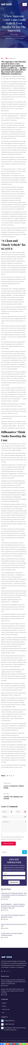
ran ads (16, 508)
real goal (6, 169)
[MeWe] (17, 1044)
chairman (22, 559)
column (16, 173)
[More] (26, 1044)
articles (15, 737)
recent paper (5, 385)
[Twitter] (4, 1044)
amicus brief (11, 478)
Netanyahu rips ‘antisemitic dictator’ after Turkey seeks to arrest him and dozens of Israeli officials (14, 895)
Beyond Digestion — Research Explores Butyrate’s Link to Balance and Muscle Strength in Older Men (13, 906)
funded (8, 735)
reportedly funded (14, 591)
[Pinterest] (14, 1044)
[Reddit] (7, 1044)
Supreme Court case (9, 252)
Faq (3, 1012)
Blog (16, 34)
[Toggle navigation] (24, 4)
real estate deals (11, 579)
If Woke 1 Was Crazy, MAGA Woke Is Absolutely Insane (12, 934)
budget (23, 650)
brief (3, 718)
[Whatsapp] (23, 1044)
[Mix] (20, 1044)
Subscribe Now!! (14, 882)
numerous (9, 737)
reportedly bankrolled (13, 751)
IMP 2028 (6, 4)
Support (4, 1003)
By (3, 58)
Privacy (4, 1006)
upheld (16, 346)
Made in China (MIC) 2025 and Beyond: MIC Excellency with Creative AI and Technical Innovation (13, 991)
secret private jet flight (12, 581)
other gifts (22, 579)
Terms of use (5, 1009)
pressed (18, 189)
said (15, 223)
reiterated (15, 104)
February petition (9, 351)
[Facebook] (1, 1044)
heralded (17, 504)
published (3, 737)
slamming (19, 737)
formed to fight (15, 747)
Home (12, 34)
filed (18, 492)
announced (20, 758)
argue (7, 618)
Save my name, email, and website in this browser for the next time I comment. (12, 838)
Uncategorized (11, 58)
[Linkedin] (10, 1044)
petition (8, 175)
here (20, 767)
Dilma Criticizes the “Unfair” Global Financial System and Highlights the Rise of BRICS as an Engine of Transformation (13, 981)
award (18, 704)
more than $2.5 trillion (15, 291)
